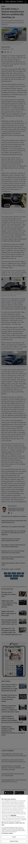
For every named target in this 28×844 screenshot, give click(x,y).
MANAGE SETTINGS (14, 841)
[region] (14, 819)
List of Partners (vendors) (7, 833)
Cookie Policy (13, 815)
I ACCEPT (14, 837)
